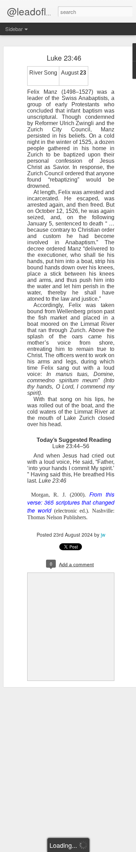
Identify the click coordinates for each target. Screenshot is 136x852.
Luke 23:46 (64, 58)
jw (103, 534)
